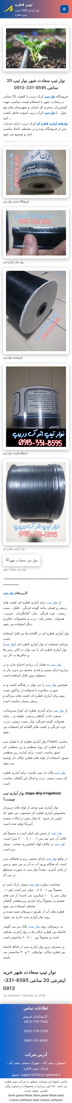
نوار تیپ (49, 113)
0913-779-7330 (36, 1031)
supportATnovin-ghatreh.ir (41, 1075)
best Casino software (48, 1100)
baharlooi (13, 995)
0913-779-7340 (36, 1022)
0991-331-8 (33, 1040)
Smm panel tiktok (20, 1095)
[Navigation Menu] (64, 9)
